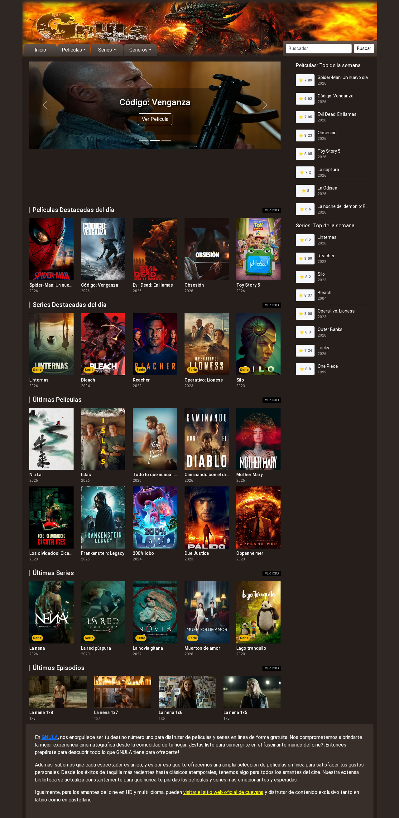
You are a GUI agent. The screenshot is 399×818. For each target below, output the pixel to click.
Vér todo (272, 210)
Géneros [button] (138, 50)
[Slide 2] (155, 140)
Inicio (40, 50)
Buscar (364, 48)
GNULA (49, 737)
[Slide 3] (166, 140)
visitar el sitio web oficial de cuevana (223, 792)
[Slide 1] (143, 140)
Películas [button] (72, 50)
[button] (45, 105)
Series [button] (105, 50)
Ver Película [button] (155, 119)
